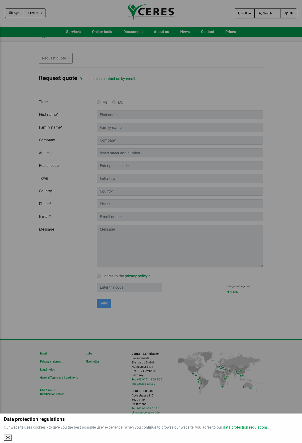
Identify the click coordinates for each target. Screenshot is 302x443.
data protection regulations (245, 427)
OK (8, 437)
